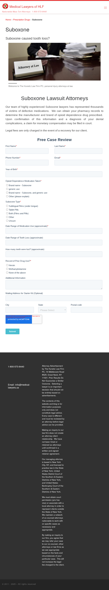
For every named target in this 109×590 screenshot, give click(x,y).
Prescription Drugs (21, 19)
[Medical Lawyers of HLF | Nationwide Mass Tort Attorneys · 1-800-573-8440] (5, 5)
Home (8, 19)
